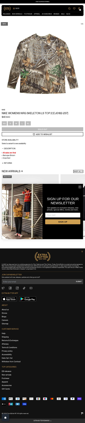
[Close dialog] (80, 187)
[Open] (5, 417)
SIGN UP (62, 222)
